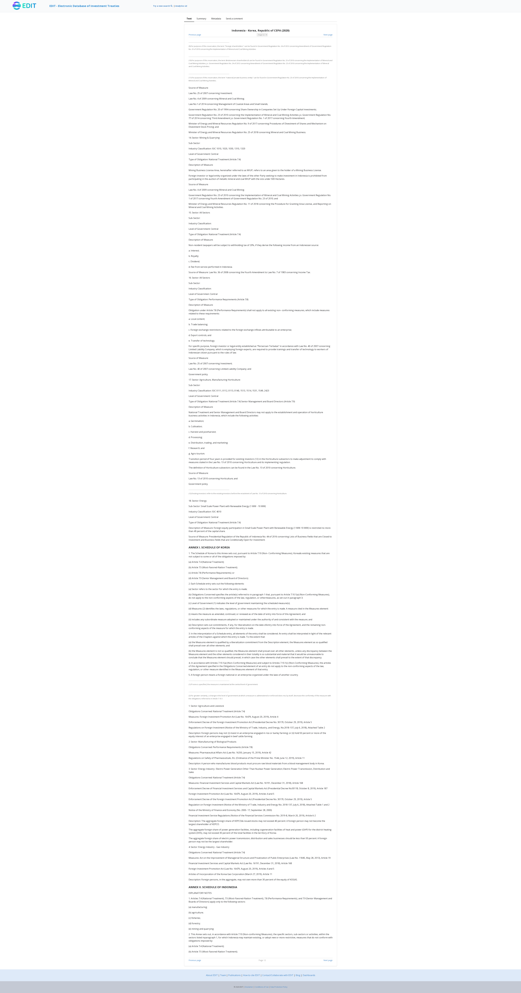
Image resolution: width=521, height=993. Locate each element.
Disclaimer (249, 987)
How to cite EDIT (251, 975)
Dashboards (309, 975)
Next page (328, 34)
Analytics (180, 6)
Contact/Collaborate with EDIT (277, 975)
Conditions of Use (262, 987)
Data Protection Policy (278, 987)
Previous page (195, 34)
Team (223, 975)
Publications (234, 975)
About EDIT (212, 975)
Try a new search (161, 6)
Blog (298, 975)
